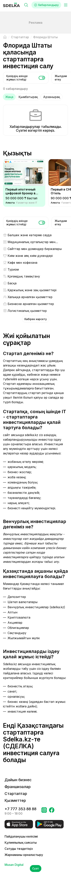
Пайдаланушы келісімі (21, 836)
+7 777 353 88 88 (20, 809)
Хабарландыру (48, 4)
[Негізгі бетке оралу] (5, 37)
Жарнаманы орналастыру (24, 855)
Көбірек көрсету (35, 319)
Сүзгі (35, 868)
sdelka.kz (31, 435)
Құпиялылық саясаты (21, 842)
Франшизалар (18, 786)
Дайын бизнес (18, 780)
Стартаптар (16, 793)
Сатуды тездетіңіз (19, 849)
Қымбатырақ (28, 97)
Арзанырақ (51, 97)
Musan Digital (14, 865)
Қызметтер (15, 800)
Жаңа (9, 97)
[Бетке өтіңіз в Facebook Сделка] (52, 811)
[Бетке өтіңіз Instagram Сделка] (44, 811)
